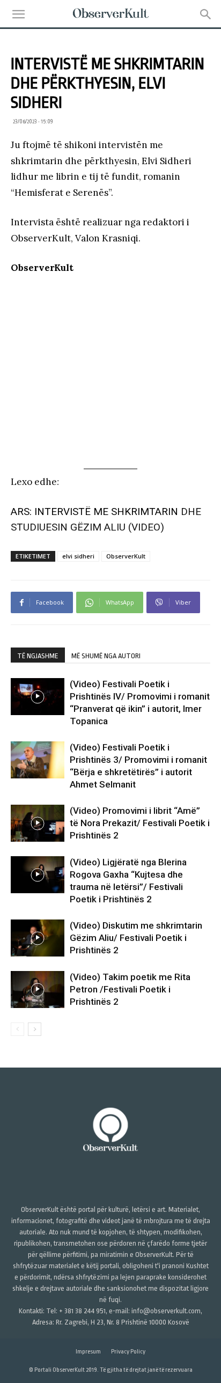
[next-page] (34, 1029)
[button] (18, 14)
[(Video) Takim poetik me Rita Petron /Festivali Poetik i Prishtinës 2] (37, 989)
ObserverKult (125, 556)
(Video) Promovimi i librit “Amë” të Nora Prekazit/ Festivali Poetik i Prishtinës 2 (140, 823)
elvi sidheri (78, 556)
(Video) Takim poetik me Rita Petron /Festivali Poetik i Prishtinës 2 (130, 989)
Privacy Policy (128, 1351)
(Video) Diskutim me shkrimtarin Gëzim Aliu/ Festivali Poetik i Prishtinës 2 (136, 937)
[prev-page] (17, 1029)
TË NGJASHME (37, 656)
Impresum (88, 1351)
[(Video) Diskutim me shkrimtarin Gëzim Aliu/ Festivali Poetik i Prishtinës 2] (37, 938)
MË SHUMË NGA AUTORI (106, 656)
